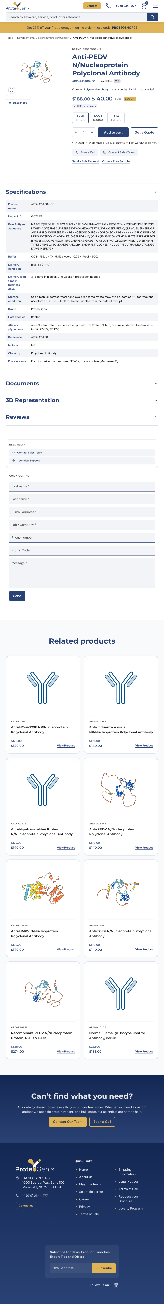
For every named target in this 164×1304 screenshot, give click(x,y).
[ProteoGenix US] (17, 6)
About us (85, 1177)
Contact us (26, 1205)
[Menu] (156, 6)
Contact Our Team (68, 1121)
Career (84, 1199)
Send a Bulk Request (85, 161)
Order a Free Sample (116, 161)
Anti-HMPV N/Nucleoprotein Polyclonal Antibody (34, 933)
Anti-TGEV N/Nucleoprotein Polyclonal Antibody (121, 933)
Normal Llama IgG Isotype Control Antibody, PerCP (117, 1035)
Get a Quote (144, 132)
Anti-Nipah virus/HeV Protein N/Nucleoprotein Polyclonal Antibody (42, 831)
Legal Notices (129, 1181)
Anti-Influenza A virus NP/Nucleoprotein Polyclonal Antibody (121, 729)
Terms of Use (128, 1189)
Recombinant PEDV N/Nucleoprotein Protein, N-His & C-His (41, 1035)
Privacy (84, 1207)
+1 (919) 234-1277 (35, 1196)
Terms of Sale (89, 1214)
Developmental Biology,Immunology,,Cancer (43, 37)
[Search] (152, 17)
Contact (92, 6)
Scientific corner (91, 1192)
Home (9, 37)
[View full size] (11, 90)
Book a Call (102, 1121)
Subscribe (104, 1268)
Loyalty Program (131, 1208)
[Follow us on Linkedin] (116, 1285)
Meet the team (90, 1184)
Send (17, 596)
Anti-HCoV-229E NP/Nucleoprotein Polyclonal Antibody (39, 729)
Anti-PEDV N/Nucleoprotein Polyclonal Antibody (112, 831)
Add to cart (113, 132)
